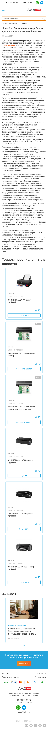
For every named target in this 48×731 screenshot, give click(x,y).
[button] (24, 645)
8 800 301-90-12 (11, 3)
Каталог (6, 673)
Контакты (41, 673)
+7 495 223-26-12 (27, 3)
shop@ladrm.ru (24, 712)
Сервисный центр (10, 677)
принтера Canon (8, 45)
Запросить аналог (24, 369)
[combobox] (24, 19)
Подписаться (24, 663)
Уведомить (24, 315)
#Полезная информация (17, 625)
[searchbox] (24, 18)
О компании (40, 677)
